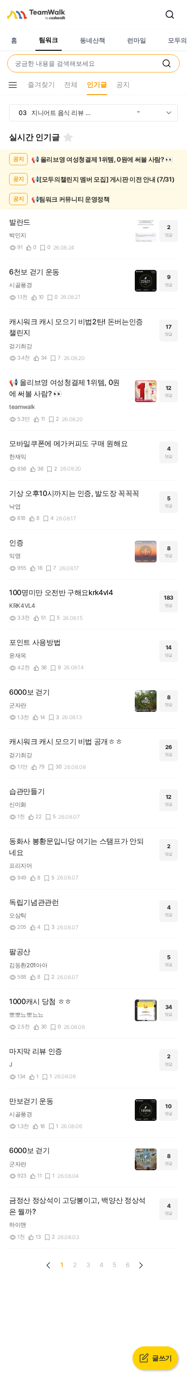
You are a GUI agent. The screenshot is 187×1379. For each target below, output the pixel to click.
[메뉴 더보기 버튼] (12, 85)
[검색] (170, 14)
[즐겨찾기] (68, 137)
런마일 (136, 40)
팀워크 (48, 39)
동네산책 (92, 40)
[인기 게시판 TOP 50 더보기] (168, 113)
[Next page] (140, 1265)
